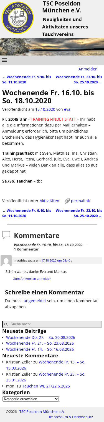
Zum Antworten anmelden (32, 278)
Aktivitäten (49, 200)
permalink (80, 200)
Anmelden (88, 69)
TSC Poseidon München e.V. (42, 411)
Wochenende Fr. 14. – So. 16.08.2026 (40, 349)
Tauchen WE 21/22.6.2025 (46, 386)
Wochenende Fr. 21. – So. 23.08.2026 (40, 343)
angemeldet (35, 300)
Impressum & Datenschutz (71, 416)
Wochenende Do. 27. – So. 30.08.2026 (40, 337)
